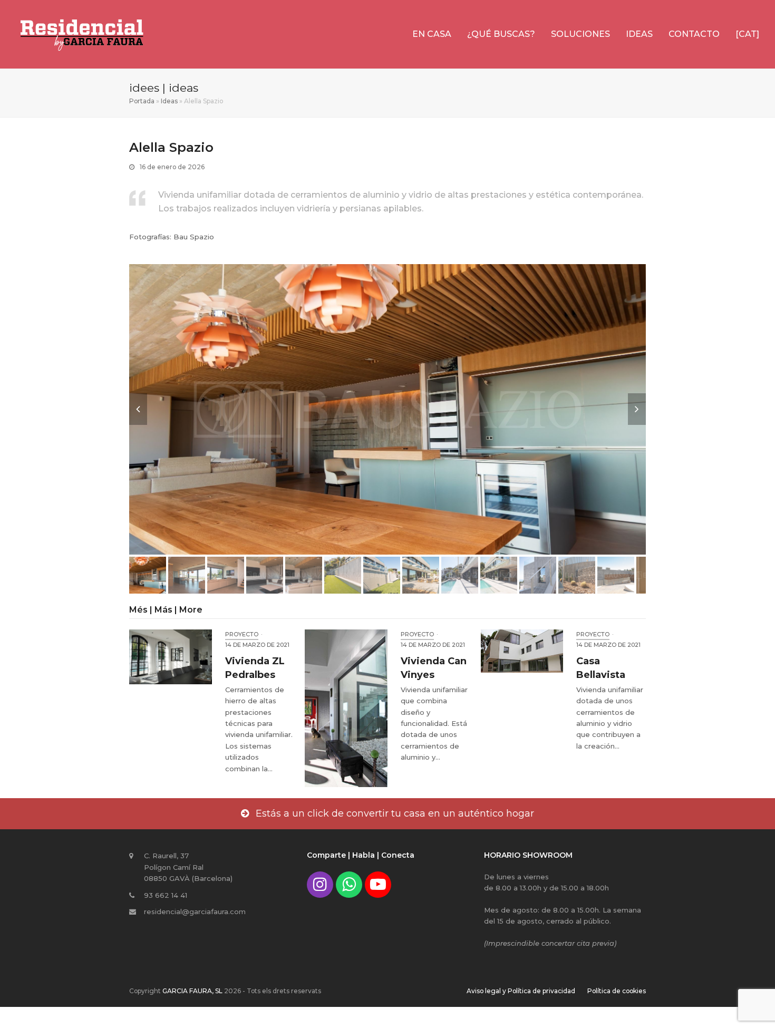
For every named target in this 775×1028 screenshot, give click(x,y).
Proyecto (241, 634)
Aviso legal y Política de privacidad (521, 991)
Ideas (169, 101)
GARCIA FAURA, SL (192, 991)
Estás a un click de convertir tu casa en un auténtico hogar (395, 813)
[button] (138, 409)
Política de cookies (616, 991)
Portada (141, 101)
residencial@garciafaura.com (195, 911)
